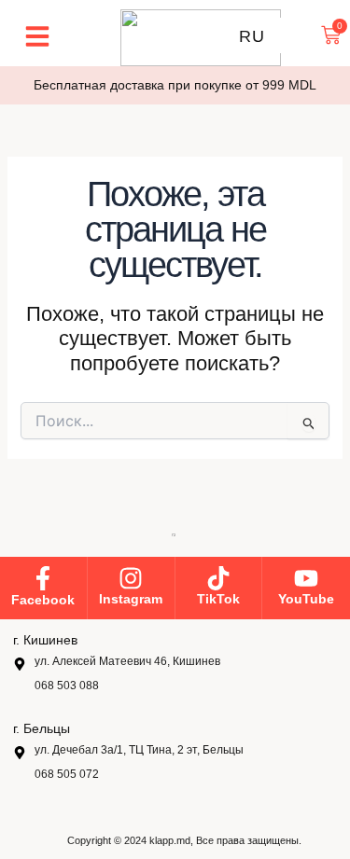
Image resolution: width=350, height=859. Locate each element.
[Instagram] (131, 578)
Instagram (130, 598)
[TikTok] (218, 578)
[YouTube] (306, 578)
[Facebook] (43, 578)
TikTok (218, 598)
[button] (37, 36)
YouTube (306, 598)
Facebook (43, 599)
